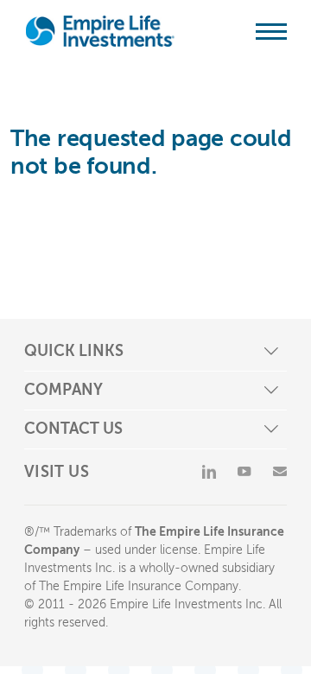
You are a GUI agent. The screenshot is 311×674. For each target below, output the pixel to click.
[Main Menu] (271, 31)
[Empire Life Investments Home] (100, 31)
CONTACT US (73, 428)
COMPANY (63, 389)
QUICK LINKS (74, 350)
